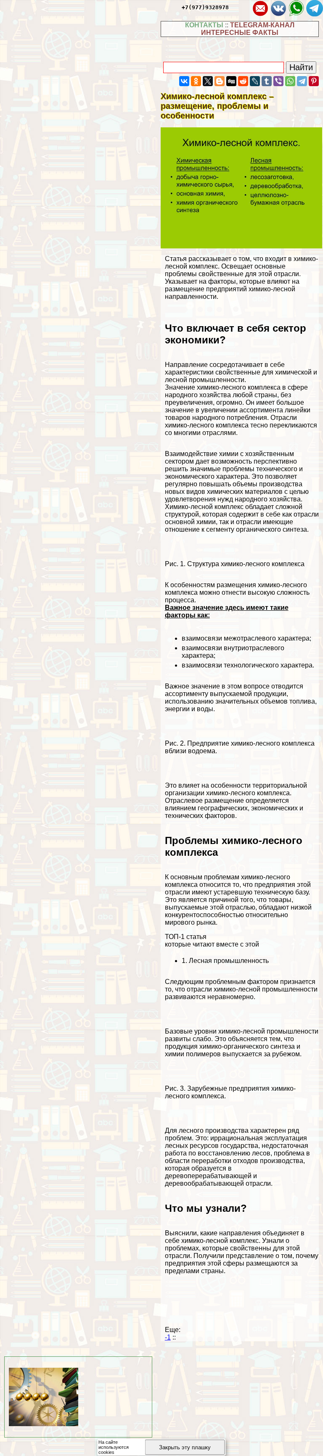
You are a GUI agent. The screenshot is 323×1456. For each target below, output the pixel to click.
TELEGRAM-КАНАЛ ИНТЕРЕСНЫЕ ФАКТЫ (247, 28)
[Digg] (231, 81)
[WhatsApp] (290, 81)
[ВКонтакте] (184, 81)
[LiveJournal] (255, 81)
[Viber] (278, 81)
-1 (168, 1337)
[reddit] (243, 81)
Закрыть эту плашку (185, 1447)
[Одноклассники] (196, 81)
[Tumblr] (267, 81)
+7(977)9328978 (205, 7)
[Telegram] (302, 81)
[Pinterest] (314, 81)
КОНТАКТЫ (204, 25)
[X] (208, 81)
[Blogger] (219, 81)
